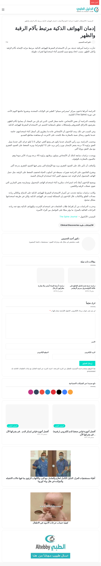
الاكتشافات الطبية (80, 21)
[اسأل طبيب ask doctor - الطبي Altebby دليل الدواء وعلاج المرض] (50, 546)
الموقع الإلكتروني (43, 352)
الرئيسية (91, 21)
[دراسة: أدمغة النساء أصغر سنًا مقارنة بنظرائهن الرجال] (50, 275)
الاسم (93, 342)
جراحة (71, 21)
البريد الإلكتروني (90, 352)
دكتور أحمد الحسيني (85, 42)
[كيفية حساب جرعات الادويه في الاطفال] (50, 506)
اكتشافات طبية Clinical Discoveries (76, 225)
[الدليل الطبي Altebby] (87, 9)
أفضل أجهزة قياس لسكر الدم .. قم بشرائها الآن (27, 431)
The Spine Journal (68, 216)
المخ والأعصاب (62, 21)
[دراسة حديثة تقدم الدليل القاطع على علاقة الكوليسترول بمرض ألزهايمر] (81, 275)
